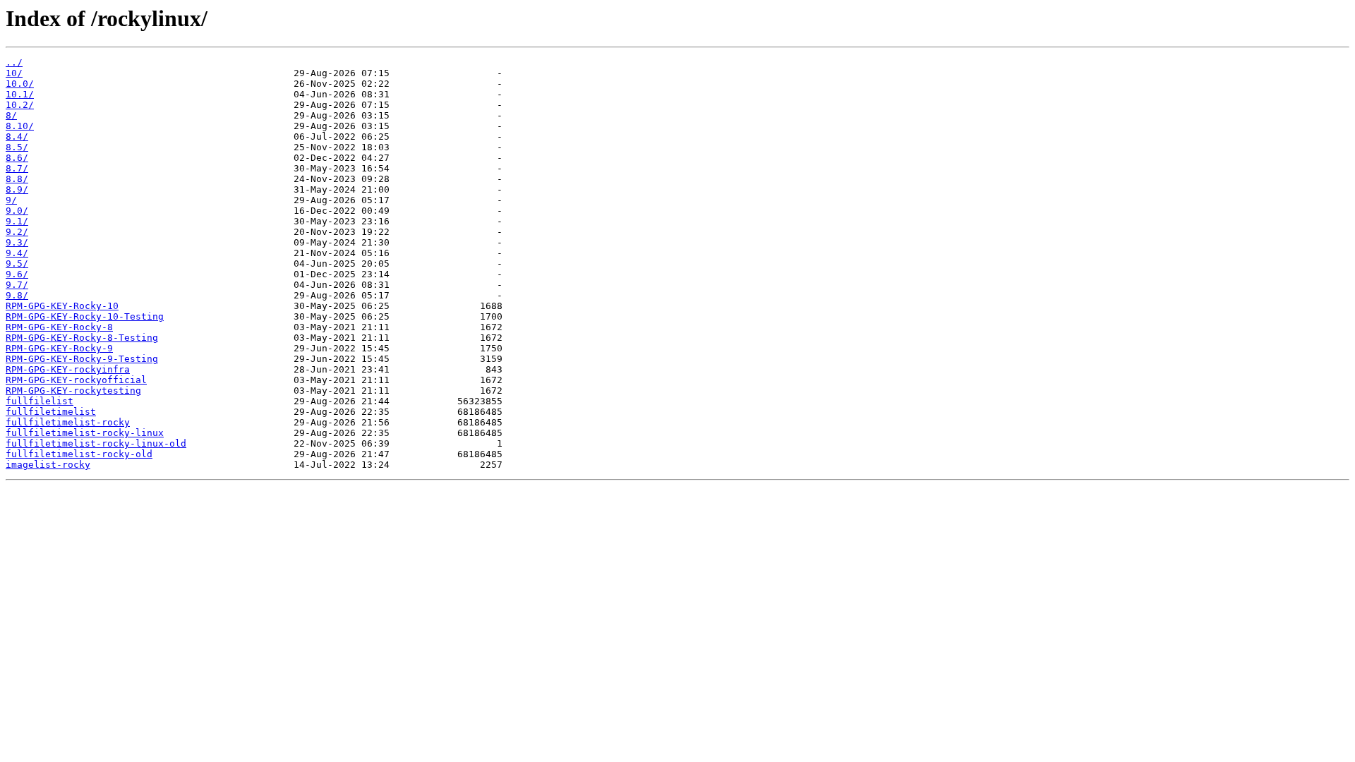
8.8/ (17, 179)
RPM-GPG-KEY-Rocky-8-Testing (82, 337)
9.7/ (17, 284)
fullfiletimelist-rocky (68, 422)
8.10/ (20, 126)
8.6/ (17, 157)
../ (14, 62)
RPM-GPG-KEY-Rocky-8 (59, 327)
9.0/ (17, 210)
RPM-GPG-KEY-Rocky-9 (59, 348)
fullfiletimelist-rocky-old (79, 454)
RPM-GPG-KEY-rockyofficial (76, 380)
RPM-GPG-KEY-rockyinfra (68, 369)
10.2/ (20, 104)
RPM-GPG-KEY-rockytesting (73, 390)
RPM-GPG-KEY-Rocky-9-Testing (82, 358)
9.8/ (17, 295)
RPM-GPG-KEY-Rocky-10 (62, 306)
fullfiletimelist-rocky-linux (85, 433)
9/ (11, 200)
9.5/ (17, 263)
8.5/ (17, 147)
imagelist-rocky (48, 464)
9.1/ (17, 221)
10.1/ (20, 94)
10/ (14, 73)
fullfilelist (39, 401)
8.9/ (17, 189)
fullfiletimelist (51, 411)
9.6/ (17, 274)
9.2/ (17, 231)
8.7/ (17, 168)
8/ (11, 115)
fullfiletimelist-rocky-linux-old (96, 443)
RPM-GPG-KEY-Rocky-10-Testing (85, 316)
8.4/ (17, 136)
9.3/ (17, 242)
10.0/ (20, 83)
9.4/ (17, 253)
